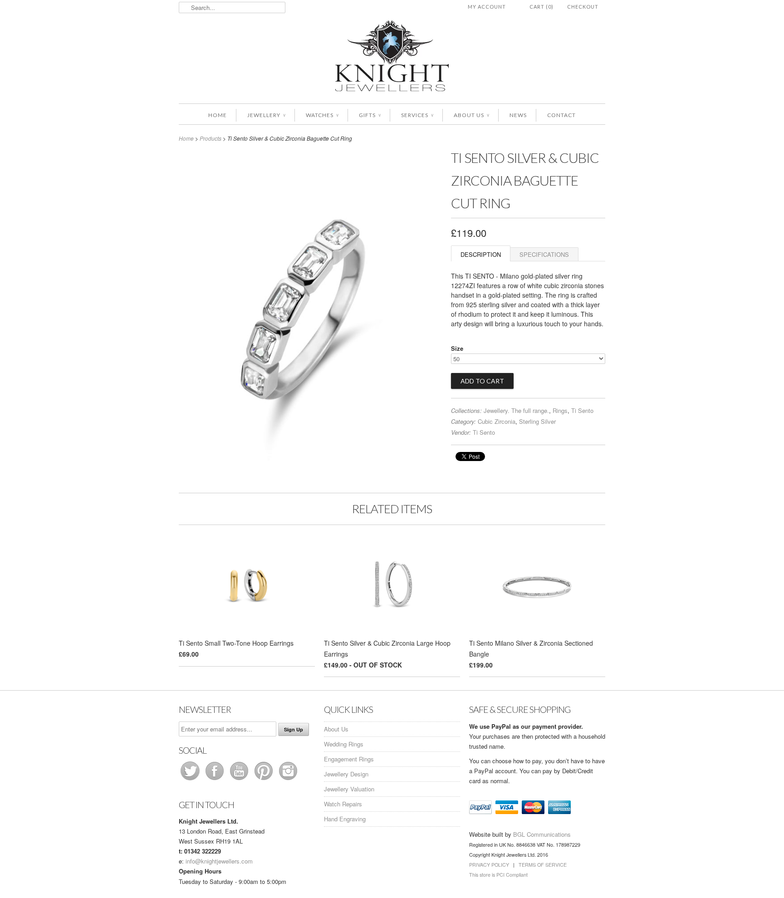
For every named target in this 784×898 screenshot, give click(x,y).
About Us (471, 115)
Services (417, 115)
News (518, 115)
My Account (487, 7)
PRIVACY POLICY (489, 864)
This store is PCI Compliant (498, 874)
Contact (561, 115)
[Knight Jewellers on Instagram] (288, 779)
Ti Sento (582, 410)
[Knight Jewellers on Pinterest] (264, 779)
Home (217, 115)
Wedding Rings (343, 744)
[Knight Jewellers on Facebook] (215, 779)
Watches (322, 115)
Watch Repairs (343, 804)
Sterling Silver (537, 421)
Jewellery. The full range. (516, 410)
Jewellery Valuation (349, 789)
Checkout (582, 7)
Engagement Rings (349, 759)
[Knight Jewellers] (392, 57)
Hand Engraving (345, 819)
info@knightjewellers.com (219, 861)
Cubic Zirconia (496, 421)
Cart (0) (541, 7)
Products (210, 138)
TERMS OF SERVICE (543, 864)
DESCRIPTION (481, 254)
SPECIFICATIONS (544, 254)
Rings (560, 410)
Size (457, 348)
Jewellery (266, 115)
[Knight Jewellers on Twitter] (191, 779)
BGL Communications (542, 834)
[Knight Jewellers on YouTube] (240, 779)
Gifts (370, 115)
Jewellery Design (346, 774)
